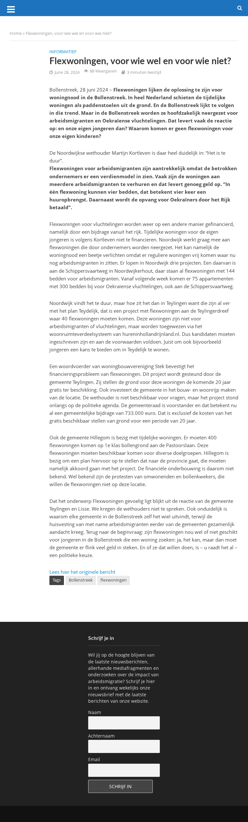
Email (94, 759)
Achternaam (101, 736)
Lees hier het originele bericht (82, 572)
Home (16, 33)
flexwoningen (113, 580)
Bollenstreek (81, 580)
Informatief (63, 51)
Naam (94, 712)
